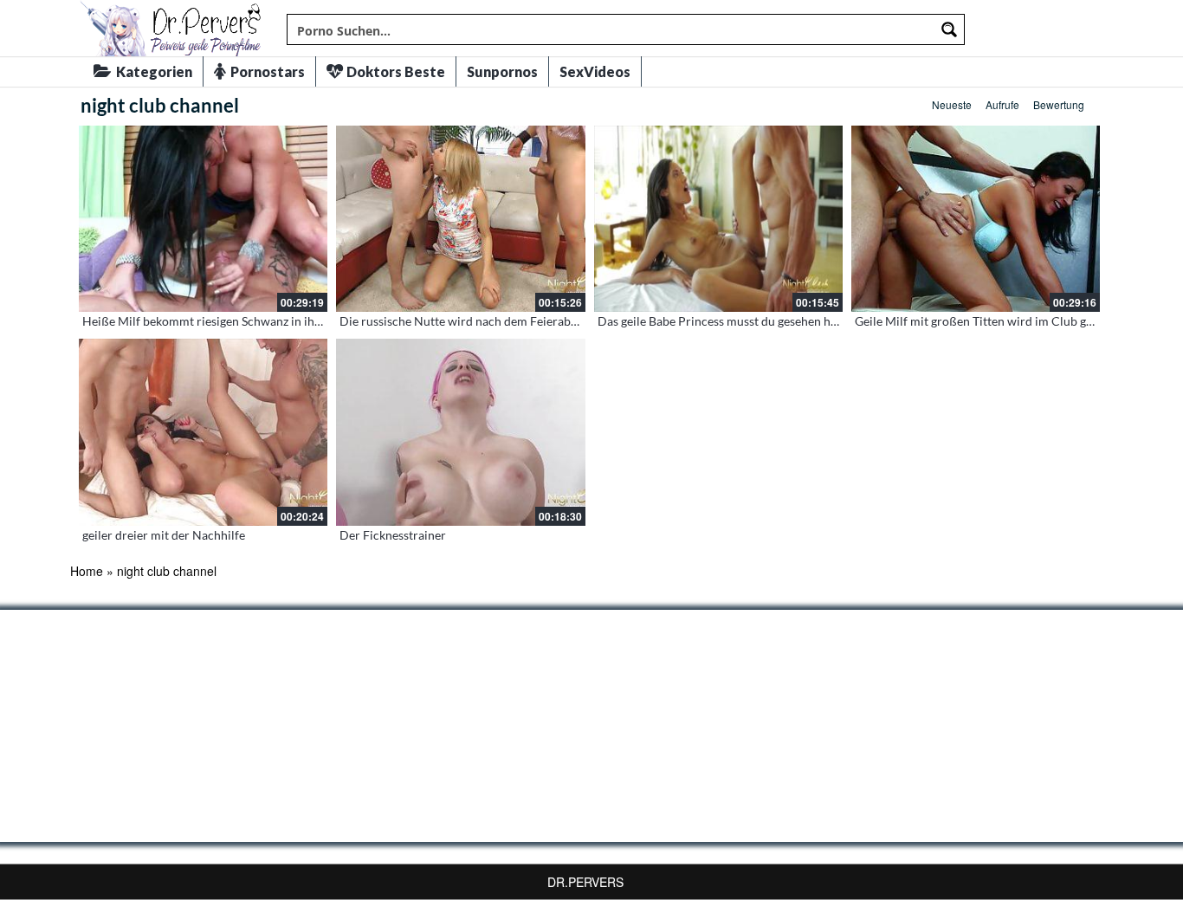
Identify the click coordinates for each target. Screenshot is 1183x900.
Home (86, 570)
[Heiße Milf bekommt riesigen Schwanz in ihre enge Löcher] (203, 219)
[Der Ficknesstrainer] (460, 432)
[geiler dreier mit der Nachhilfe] (203, 432)
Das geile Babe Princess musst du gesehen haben (727, 321)
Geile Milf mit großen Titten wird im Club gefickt (985, 321)
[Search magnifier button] (949, 29)
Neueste (952, 104)
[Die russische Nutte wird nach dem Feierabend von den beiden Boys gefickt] (460, 219)
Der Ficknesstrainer (392, 535)
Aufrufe (1002, 104)
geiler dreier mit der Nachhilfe (163, 535)
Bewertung (1058, 104)
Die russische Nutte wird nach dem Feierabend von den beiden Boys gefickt (540, 321)
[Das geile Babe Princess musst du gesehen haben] (718, 219)
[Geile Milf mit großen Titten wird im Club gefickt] (975, 219)
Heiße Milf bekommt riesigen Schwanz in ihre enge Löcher (237, 321)
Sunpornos (502, 71)
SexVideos (594, 71)
